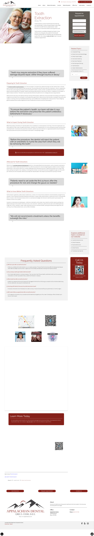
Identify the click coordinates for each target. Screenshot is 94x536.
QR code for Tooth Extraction (11, 476)
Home (39, 5)
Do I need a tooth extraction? (14, 230)
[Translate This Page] (92, 534)
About (44, 5)
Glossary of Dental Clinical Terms (29, 434)
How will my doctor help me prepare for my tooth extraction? (21, 233)
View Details (17, 464)
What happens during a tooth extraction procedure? (19, 235)
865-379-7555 (29, 421)
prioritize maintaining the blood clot (20, 165)
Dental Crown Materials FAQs (77, 210)
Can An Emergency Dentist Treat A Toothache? (78, 102)
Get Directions (15, 491)
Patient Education (66, 5)
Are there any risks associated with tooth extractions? (20, 240)
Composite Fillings (76, 52)
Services (59, 5)
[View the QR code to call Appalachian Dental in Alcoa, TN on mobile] (79, 274)
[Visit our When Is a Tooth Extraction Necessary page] (20, 341)
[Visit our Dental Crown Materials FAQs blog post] (79, 207)
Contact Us (89, 5)
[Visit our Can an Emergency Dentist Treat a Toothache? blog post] (79, 99)
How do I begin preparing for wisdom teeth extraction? (20, 247)
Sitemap (11, 523)
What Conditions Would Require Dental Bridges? (77, 177)
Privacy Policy (7, 523)
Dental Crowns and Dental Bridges (79, 54)
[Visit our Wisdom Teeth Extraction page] (36, 341)
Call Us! (85, 2)
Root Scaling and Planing (77, 63)
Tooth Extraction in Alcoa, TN (51, 152)
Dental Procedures (76, 242)
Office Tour (74, 5)
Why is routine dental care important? (16, 252)
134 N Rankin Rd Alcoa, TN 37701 (68, 2)
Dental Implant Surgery (77, 56)
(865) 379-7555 (50, 36)
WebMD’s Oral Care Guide (16, 438)
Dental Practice (75, 247)
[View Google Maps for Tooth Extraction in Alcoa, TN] (26, 328)
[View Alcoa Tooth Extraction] (15, 43)
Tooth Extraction (14, 474)
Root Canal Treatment (77, 61)
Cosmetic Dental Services (77, 240)
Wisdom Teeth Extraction (77, 68)
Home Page (31, 436)
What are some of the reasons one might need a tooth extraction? (22, 249)
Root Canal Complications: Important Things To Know (78, 140)
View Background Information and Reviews (23, 462)
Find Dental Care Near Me (77, 251)
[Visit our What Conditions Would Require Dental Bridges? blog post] (79, 173)
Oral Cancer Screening (77, 58)
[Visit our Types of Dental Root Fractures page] (52, 341)
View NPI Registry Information (36, 459)
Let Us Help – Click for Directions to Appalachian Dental (26, 329)
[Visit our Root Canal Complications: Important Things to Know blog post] (79, 136)
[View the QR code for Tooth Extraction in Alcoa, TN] (50, 326)
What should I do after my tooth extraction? (17, 238)
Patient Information (51, 5)
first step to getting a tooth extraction (16, 86)
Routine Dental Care (76, 244)
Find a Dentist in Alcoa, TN (77, 71)
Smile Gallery (82, 5)
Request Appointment (47, 491)
